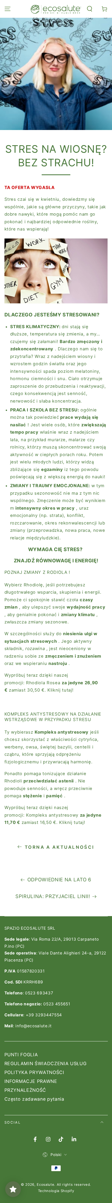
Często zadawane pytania (34, 1099)
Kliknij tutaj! (60, 690)
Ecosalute (45, 1184)
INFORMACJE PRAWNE (30, 1081)
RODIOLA (57, 572)
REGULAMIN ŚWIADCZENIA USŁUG (45, 1063)
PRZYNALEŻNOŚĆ (25, 1090)
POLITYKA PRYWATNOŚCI (34, 1072)
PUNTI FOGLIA (21, 1054)
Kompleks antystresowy (52, 815)
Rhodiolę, (34, 584)
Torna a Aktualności (60, 847)
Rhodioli (13, 780)
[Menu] (7, 9)
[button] (89, 9)
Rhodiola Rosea (43, 682)
